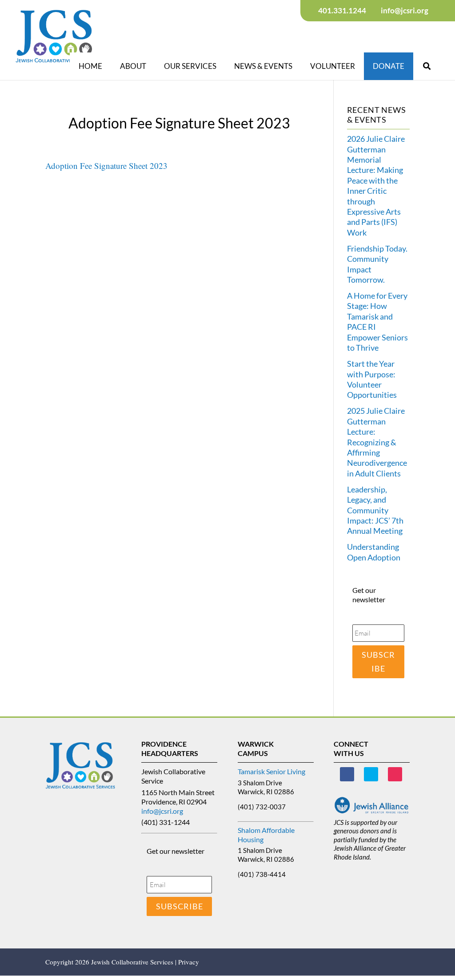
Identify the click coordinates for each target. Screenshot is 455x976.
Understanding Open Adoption (373, 552)
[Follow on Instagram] (395, 774)
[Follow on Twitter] (371, 774)
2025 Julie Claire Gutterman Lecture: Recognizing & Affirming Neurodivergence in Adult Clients (377, 442)
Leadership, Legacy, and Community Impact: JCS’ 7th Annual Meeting (375, 510)
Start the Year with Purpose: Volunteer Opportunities (372, 379)
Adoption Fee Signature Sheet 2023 (106, 165)
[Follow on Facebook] (347, 774)
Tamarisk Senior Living (271, 771)
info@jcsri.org (162, 811)
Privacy (188, 961)
